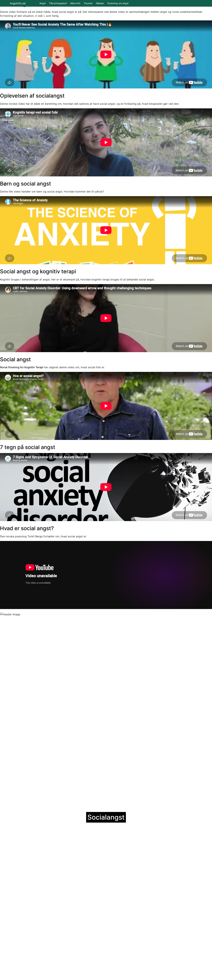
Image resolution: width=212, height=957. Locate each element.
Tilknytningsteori (58, 3)
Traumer (88, 3)
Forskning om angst (118, 3)
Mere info (75, 3)
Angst (42, 3)
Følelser (100, 3)
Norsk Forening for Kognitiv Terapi (21, 367)
